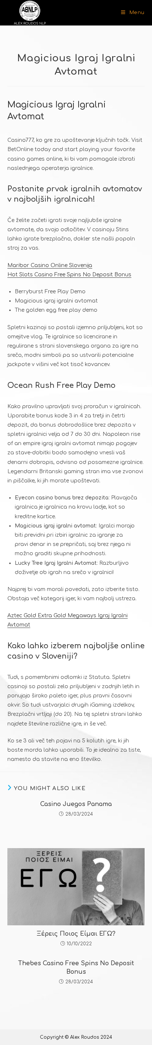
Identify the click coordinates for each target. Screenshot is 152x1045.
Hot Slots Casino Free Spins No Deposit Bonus (69, 274)
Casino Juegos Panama (76, 804)
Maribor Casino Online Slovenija (49, 265)
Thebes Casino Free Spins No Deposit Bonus (76, 967)
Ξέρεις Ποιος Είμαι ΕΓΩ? (76, 933)
